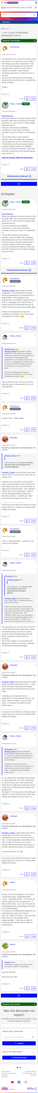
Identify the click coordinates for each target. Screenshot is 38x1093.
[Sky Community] (11, 2)
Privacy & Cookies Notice (8, 1073)
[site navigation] (2, 3)
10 (5, 803)
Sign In (35, 3)
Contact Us (33, 1075)
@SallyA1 (7, 962)
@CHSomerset (7, 116)
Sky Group (4, 1077)
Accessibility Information (30, 1073)
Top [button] (20, 1067)
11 (5, 870)
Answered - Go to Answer (19, 40)
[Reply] (33, 98)
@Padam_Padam (8, 291)
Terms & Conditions (31, 1071)
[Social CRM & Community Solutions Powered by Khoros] (32, 1088)
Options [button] (3, 28)
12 (5, 932)
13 (5, 984)
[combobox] (17, 15)
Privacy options (5, 1071)
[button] (35, 46)
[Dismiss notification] (35, 7)
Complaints (4, 1075)
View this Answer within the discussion (17, 158)
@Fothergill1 (8, 576)
